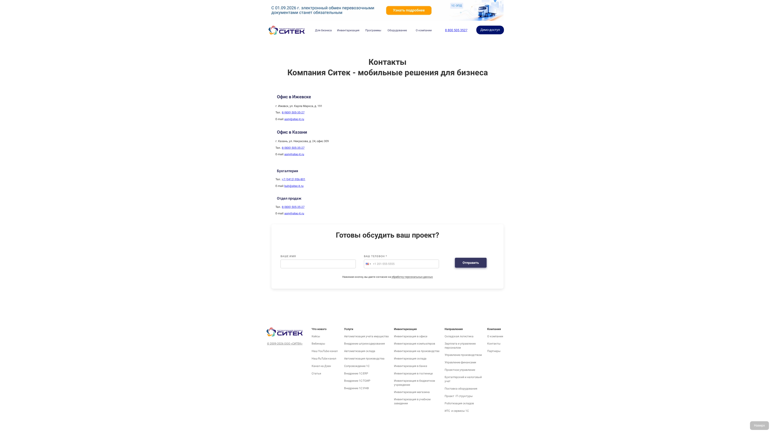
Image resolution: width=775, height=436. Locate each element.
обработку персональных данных (412, 276)
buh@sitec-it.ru (294, 186)
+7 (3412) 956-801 (293, 179)
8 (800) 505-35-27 (293, 112)
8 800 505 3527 (456, 30)
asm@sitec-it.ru (294, 119)
